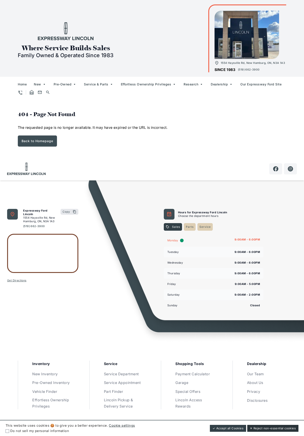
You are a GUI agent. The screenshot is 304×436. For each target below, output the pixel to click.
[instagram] (290, 168)
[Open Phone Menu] (20, 92)
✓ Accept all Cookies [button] (228, 428)
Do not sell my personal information (39, 431)
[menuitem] (22, 84)
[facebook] (275, 168)
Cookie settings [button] (122, 426)
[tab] (173, 227)
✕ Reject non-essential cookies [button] (273, 428)
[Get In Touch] (40, 92)
